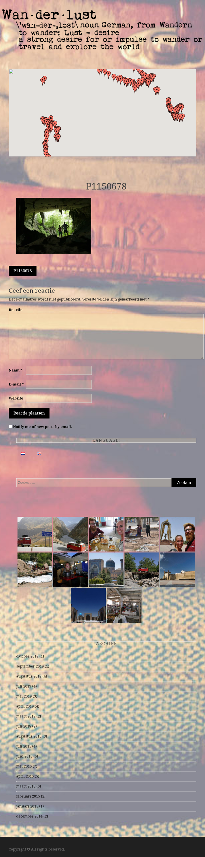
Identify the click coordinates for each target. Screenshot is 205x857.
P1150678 (23, 270)
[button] (157, 91)
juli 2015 (23, 746)
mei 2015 (24, 766)
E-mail (16, 384)
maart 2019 (26, 716)
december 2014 (29, 816)
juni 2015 (24, 756)
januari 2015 (27, 806)
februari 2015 (28, 796)
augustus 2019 (29, 676)
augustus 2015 (29, 736)
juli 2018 (23, 726)
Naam (15, 370)
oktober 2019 (27, 656)
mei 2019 (24, 696)
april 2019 (25, 706)
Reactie (15, 310)
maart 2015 (26, 786)
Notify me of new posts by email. (42, 427)
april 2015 (25, 776)
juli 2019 (23, 686)
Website (16, 398)
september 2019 (30, 666)
